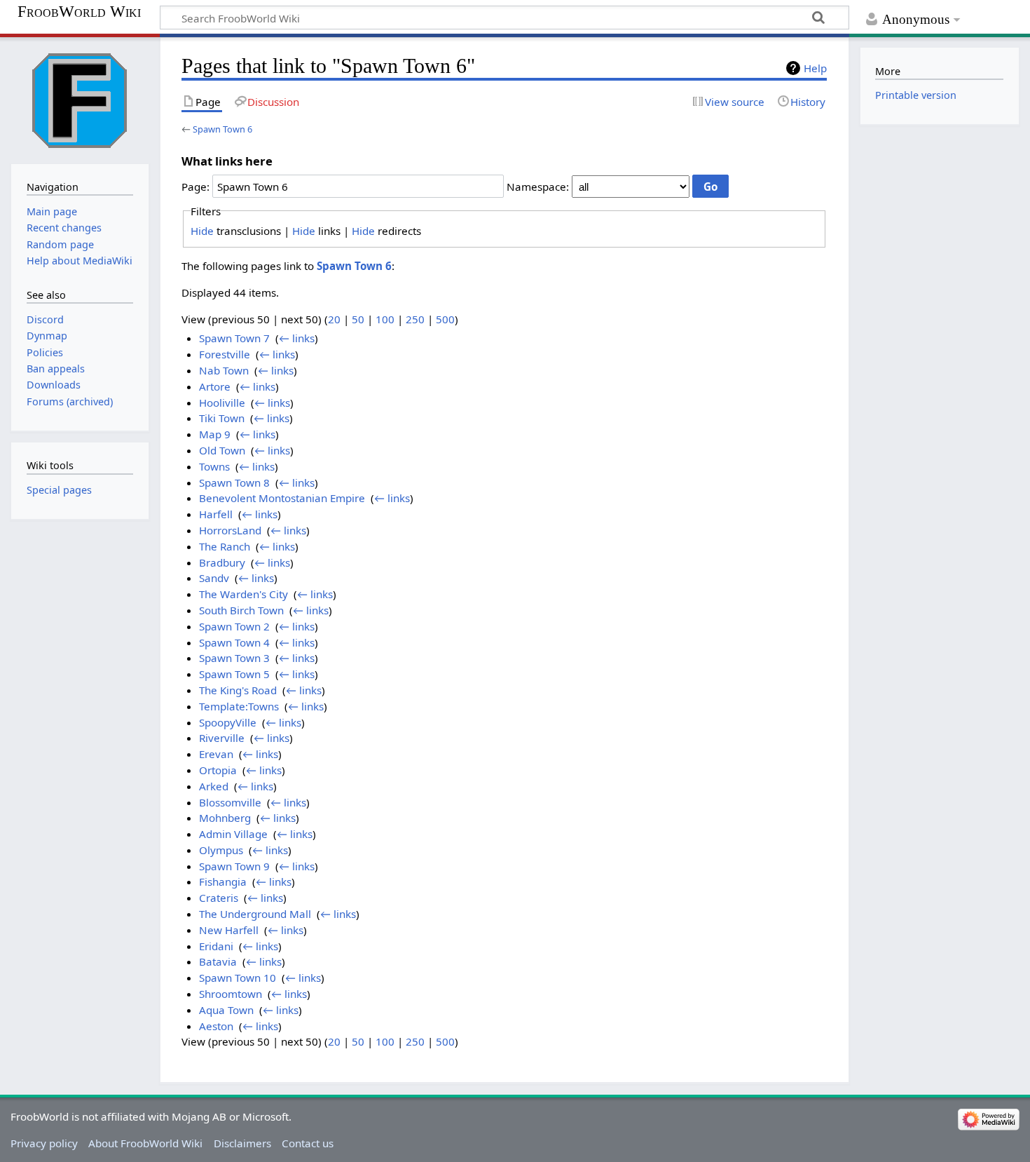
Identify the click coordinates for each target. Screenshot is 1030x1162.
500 (445, 319)
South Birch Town (241, 610)
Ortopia (218, 770)
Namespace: (538, 187)
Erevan (216, 754)
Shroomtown (230, 994)
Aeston (216, 1026)
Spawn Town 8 (234, 482)
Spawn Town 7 (234, 338)
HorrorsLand (230, 530)
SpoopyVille (227, 722)
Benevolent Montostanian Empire (282, 498)
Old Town (222, 450)
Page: (195, 187)
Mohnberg (225, 818)
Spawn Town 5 (234, 674)
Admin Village (233, 834)
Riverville (222, 738)
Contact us (308, 1143)
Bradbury (222, 562)
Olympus (221, 850)
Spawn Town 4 (234, 642)
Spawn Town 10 (237, 978)
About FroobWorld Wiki (145, 1143)
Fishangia (223, 881)
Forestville (224, 354)
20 (334, 319)
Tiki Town (222, 418)
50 (358, 319)
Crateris (218, 898)
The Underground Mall (255, 914)
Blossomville (230, 802)
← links (297, 338)
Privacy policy (44, 1143)
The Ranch (224, 546)
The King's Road (238, 690)
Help (815, 68)
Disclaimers (242, 1143)
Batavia (218, 961)
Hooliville (222, 403)
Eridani (216, 946)
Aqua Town (226, 1010)
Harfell (216, 514)
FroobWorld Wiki (79, 12)
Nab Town (224, 370)
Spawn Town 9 (234, 866)
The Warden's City (243, 594)
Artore (215, 386)
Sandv (214, 578)
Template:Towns (239, 706)
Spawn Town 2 (234, 626)
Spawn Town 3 (234, 658)
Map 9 (215, 434)
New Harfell (229, 930)
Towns (214, 466)
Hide (202, 231)
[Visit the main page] (80, 99)
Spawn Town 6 (222, 129)
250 (415, 319)
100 (385, 319)
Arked (213, 786)
